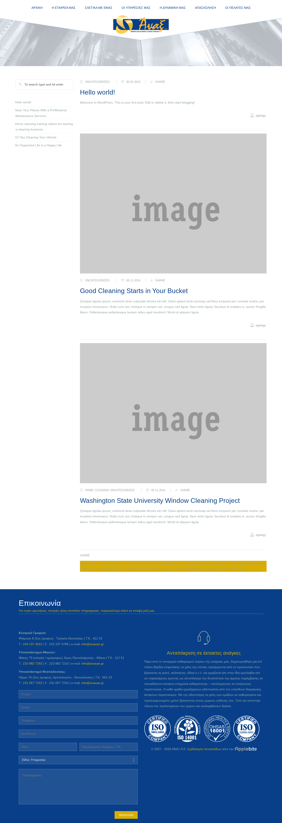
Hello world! (97, 92)
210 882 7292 (32, 663)
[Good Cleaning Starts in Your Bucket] (173, 204)
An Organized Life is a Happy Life (38, 145)
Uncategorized (97, 82)
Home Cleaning (97, 490)
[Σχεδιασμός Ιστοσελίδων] (245, 749)
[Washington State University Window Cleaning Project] (173, 413)
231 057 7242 (32, 683)
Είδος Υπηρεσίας (34, 760)
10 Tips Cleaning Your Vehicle (35, 137)
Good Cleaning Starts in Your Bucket (134, 290)
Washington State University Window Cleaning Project (160, 500)
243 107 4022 (32, 644)
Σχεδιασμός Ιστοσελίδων (204, 749)
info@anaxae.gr (93, 644)
